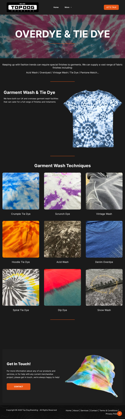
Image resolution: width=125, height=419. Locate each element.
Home (56, 7)
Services (84, 410)
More (67, 7)
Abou (75, 410)
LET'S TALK (111, 7)
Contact (94, 410)
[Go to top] (119, 413)
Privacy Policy (112, 414)
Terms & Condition (108, 410)
